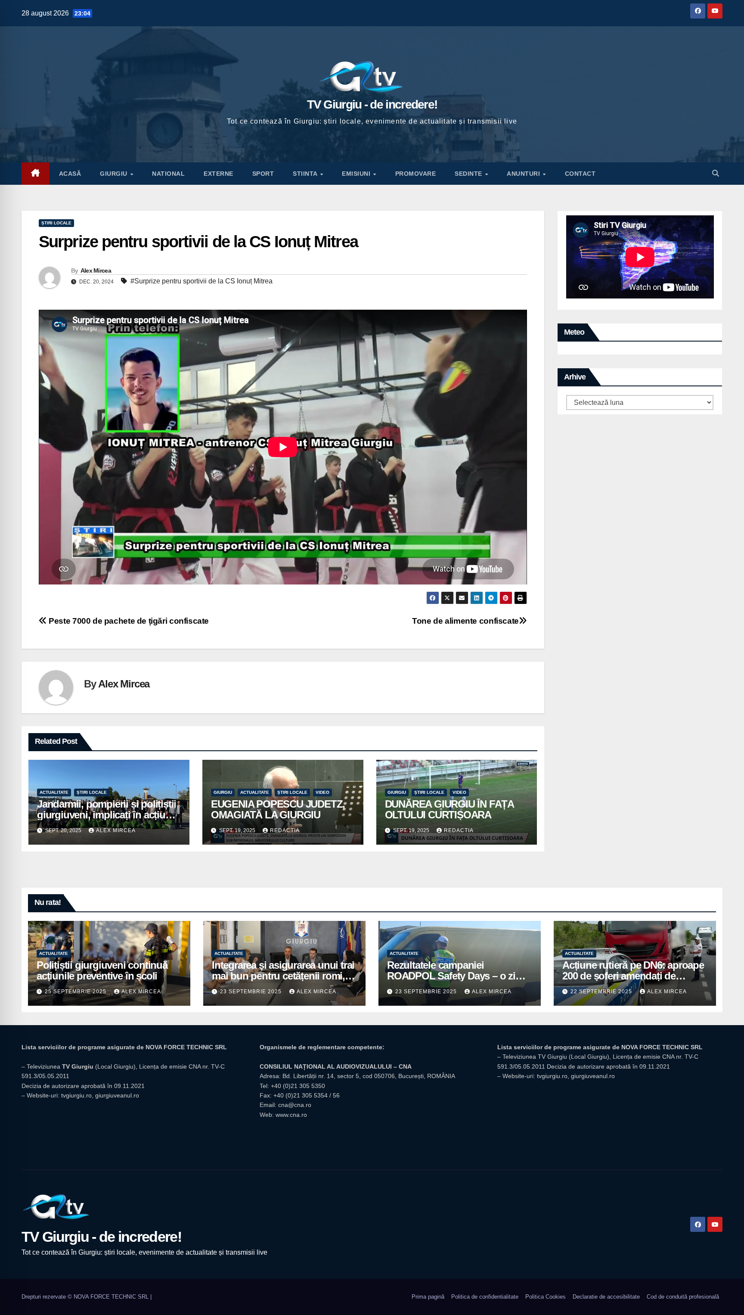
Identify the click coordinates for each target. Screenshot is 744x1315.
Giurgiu (114, 173)
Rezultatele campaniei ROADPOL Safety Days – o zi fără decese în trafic (451, 975)
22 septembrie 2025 (602, 992)
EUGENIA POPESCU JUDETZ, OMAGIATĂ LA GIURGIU (278, 809)
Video (322, 792)
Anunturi (524, 173)
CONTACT (580, 173)
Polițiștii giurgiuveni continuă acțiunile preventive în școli (102, 970)
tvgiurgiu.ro (76, 1095)
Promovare (415, 173)
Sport (263, 173)
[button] (715, 173)
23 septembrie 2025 (251, 992)
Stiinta (306, 173)
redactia (285, 830)
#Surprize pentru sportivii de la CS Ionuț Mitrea (201, 281)
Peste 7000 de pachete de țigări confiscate (128, 620)
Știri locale (56, 223)
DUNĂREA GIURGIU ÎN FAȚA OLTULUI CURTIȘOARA (449, 809)
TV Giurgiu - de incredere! (372, 104)
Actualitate (54, 792)
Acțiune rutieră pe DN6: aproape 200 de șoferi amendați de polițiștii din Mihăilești (633, 975)
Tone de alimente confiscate (465, 620)
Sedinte (469, 173)
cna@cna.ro (294, 1104)
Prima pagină (428, 1296)
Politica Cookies (545, 1296)
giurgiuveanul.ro (117, 1095)
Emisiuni (357, 173)
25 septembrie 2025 (76, 992)
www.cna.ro (291, 1114)
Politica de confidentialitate (484, 1296)
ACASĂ (70, 173)
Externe (218, 173)
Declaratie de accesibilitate (606, 1296)
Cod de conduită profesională (683, 1296)
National (168, 173)
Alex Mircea (96, 270)
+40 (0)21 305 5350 (298, 1085)
